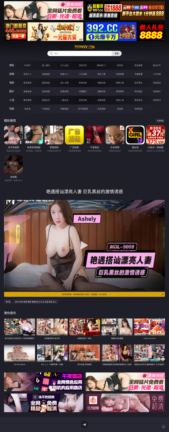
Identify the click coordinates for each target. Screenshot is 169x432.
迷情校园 (101, 100)
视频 (11, 74)
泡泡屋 (120, 108)
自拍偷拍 (46, 74)
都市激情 (27, 100)
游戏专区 (83, 65)
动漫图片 (83, 91)
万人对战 (64, 65)
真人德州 (46, 65)
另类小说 (120, 100)
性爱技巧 (157, 100)
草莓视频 (64, 108)
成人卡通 (64, 82)
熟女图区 (138, 91)
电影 (11, 82)
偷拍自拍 (46, 82)
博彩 (11, 65)
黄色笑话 (138, 100)
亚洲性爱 (27, 82)
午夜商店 (46, 108)
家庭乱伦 (46, 100)
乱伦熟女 (138, 82)
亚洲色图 (46, 91)
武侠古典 (83, 100)
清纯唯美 (120, 91)
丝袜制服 (120, 74)
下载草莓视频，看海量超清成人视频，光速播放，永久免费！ (84, 294)
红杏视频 (101, 108)
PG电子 (27, 65)
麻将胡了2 (101, 65)
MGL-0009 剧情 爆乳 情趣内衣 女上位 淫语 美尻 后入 (35, 302)
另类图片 (157, 91)
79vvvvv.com (84, 47)
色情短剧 (138, 108)
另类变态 (157, 82)
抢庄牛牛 (157, 65)
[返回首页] (164, 427)
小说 (11, 100)
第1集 (8, 302)
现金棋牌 (138, 65)
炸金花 (120, 65)
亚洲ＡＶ (27, 74)
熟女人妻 (101, 74)
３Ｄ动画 (83, 74)
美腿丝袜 (101, 91)
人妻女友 (64, 100)
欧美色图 (64, 91)
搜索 (117, 53)
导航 (11, 108)
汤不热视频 (83, 108)
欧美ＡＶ (64, 74)
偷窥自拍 (27, 91)
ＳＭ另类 (157, 74)
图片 (11, 91)
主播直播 (138, 74)
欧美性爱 (83, 82)
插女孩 (27, 108)
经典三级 (120, 82)
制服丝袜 (101, 82)
